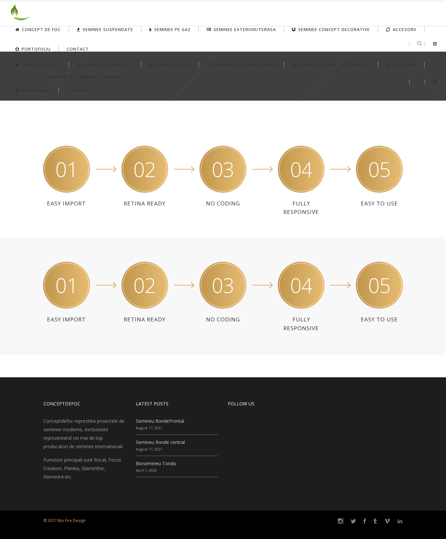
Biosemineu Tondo (156, 463)
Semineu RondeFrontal (160, 421)
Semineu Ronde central (160, 442)
